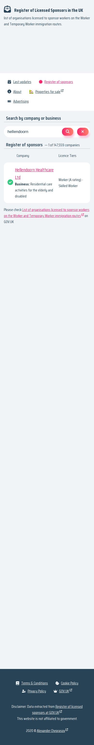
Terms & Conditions (34, 683)
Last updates (22, 82)
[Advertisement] (47, 52)
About (17, 92)
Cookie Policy (69, 683)
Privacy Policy (37, 691)
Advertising (21, 101)
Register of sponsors (58, 82)
